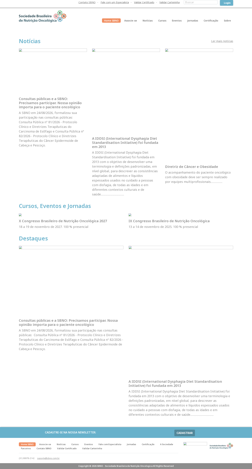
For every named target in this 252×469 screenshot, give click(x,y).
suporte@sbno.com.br (48, 458)
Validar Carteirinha (169, 2)
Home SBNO (111, 20)
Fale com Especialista (110, 444)
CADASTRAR (185, 433)
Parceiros (26, 448)
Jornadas (192, 20)
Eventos (177, 20)
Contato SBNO (87, 2)
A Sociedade (166, 444)
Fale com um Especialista (115, 2)
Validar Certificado (144, 2)
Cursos (162, 20)
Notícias (148, 20)
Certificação (211, 20)
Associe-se (130, 20)
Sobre (227, 20)
